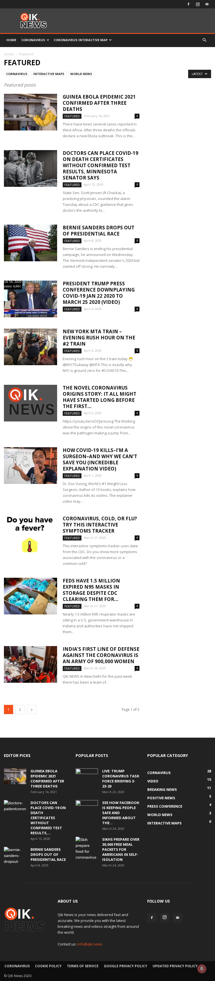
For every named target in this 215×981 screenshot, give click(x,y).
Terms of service (83, 966)
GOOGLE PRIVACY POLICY (125, 966)
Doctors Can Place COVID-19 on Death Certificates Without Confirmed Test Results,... (48, 817)
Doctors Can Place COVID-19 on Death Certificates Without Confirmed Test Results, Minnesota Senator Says (100, 165)
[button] (204, 40)
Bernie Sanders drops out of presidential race (98, 230)
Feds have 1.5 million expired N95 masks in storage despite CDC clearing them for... (91, 589)
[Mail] (207, 4)
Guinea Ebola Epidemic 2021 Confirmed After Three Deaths (99, 103)
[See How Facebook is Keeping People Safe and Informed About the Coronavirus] (87, 808)
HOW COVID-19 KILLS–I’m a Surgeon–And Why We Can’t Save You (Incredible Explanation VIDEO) (100, 459)
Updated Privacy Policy (175, 966)
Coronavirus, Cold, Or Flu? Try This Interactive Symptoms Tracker (100, 524)
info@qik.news (89, 944)
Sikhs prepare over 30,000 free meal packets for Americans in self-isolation (120, 849)
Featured (72, 116)
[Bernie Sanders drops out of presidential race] (30, 243)
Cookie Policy (48, 966)
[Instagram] (197, 4)
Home (11, 40)
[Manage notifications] (201, 968)
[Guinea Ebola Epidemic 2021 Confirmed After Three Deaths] (30, 112)
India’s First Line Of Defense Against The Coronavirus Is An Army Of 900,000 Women (101, 655)
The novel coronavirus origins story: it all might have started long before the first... (99, 397)
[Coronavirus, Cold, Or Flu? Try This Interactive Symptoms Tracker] (30, 534)
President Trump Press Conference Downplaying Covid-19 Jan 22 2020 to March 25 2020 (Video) (99, 292)
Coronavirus (33, 40)
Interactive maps (48, 74)
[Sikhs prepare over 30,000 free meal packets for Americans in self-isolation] (87, 848)
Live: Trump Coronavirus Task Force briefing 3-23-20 (120, 778)
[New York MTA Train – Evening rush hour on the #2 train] (30, 346)
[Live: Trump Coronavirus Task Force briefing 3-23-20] (87, 776)
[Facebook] (188, 4)
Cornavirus (16, 74)
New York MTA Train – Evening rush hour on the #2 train (99, 337)
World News (81, 74)
